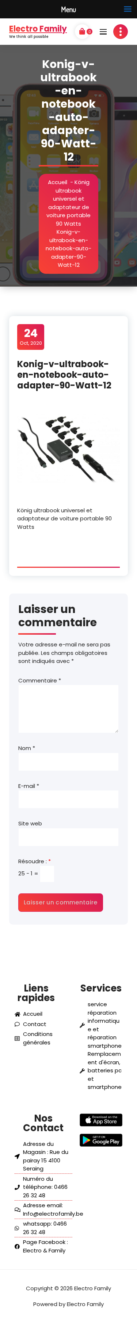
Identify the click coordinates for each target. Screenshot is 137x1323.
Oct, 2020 (31, 337)
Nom (26, 748)
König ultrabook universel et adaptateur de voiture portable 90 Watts (68, 202)
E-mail (28, 786)
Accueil (57, 182)
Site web (30, 823)
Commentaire (39, 680)
